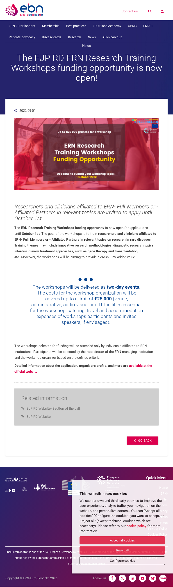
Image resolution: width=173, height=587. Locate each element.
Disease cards (51, 37)
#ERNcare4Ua (112, 37)
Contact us (129, 11)
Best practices (76, 26)
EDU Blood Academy (107, 26)
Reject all (122, 550)
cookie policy (136, 526)
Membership (50, 26)
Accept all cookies (122, 540)
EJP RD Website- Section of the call (53, 409)
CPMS (132, 26)
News (92, 37)
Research (74, 37)
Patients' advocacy (22, 37)
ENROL (148, 26)
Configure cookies (122, 560)
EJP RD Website (39, 417)
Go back (145, 440)
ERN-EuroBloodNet (22, 26)
